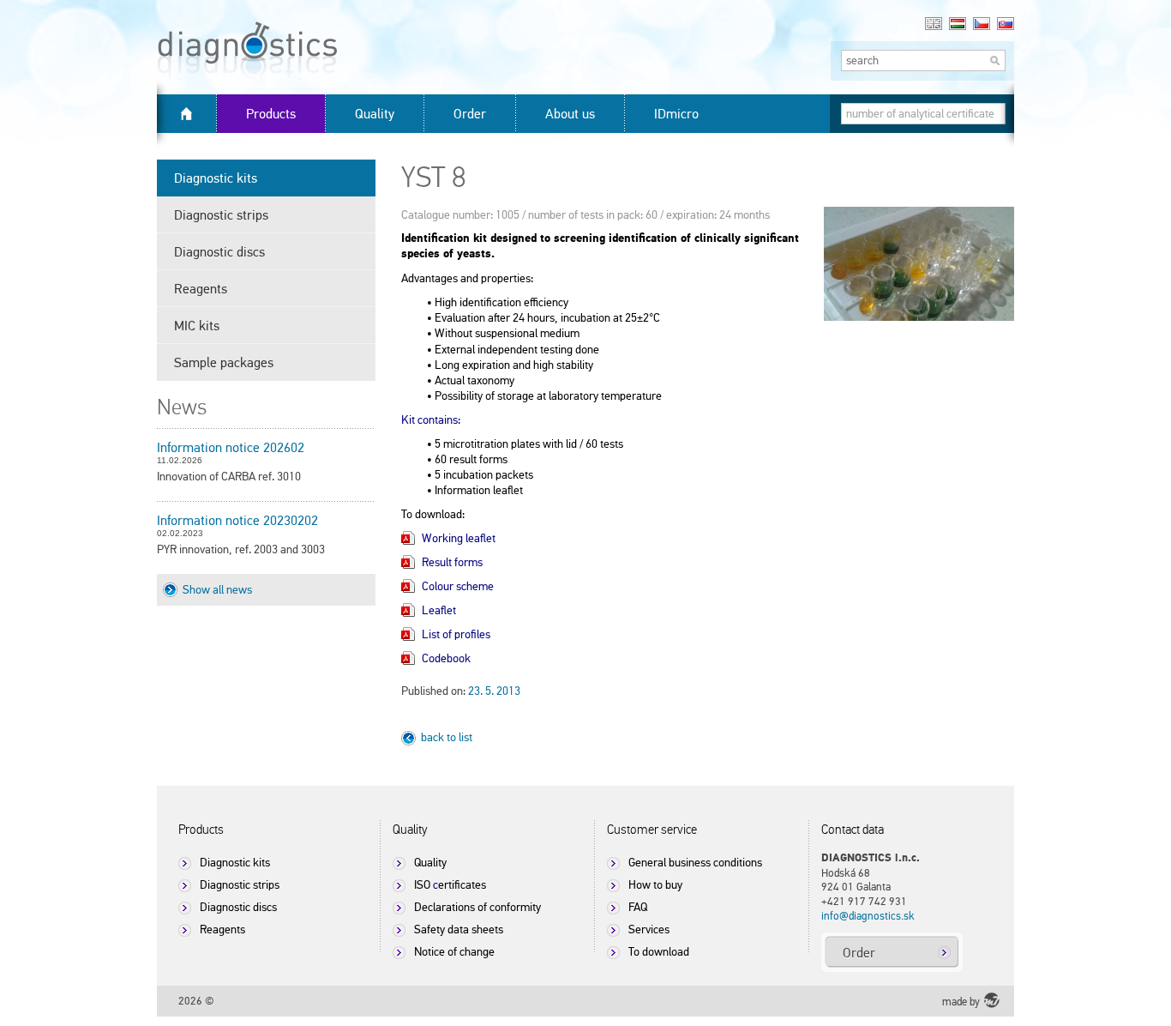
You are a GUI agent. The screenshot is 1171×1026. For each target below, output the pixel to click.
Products (271, 113)
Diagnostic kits (215, 177)
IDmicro (676, 113)
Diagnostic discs (219, 251)
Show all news (217, 589)
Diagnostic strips (221, 214)
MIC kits (196, 325)
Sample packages (223, 362)
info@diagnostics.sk (868, 915)
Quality (374, 113)
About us (570, 113)
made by (961, 1001)
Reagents (200, 288)
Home (186, 113)
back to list (446, 737)
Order (469, 113)
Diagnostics (278, 73)
